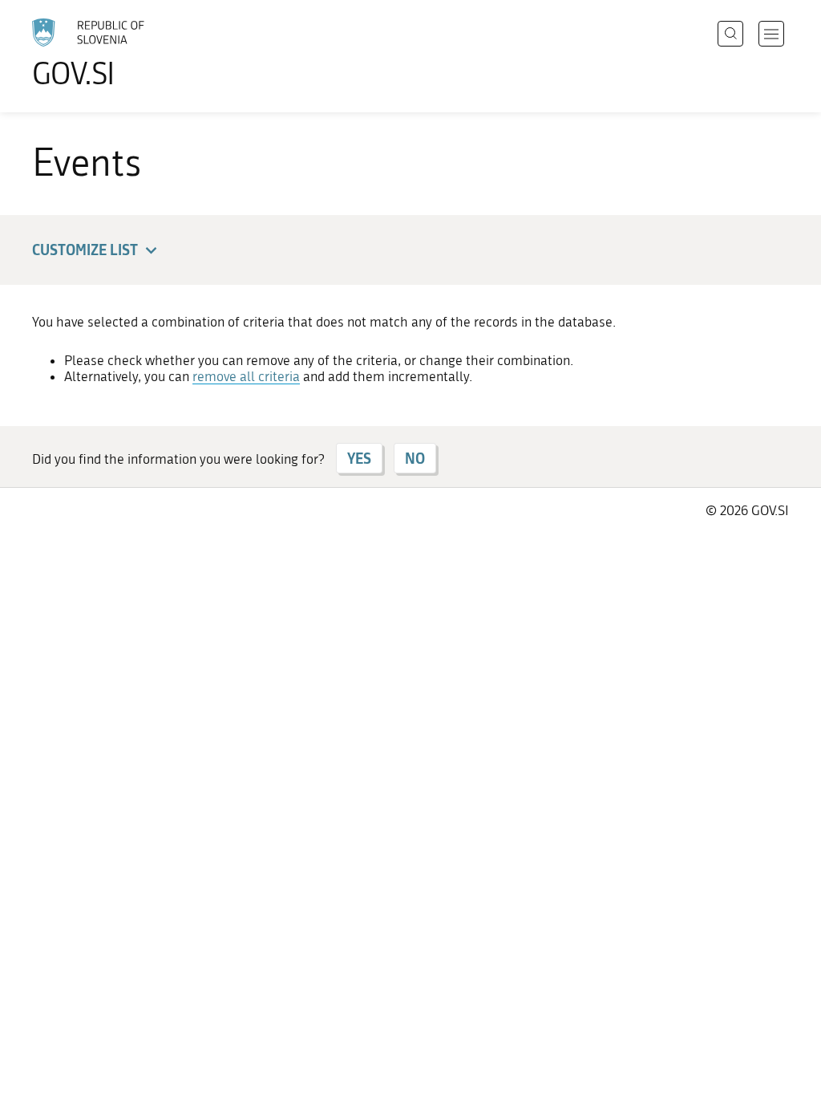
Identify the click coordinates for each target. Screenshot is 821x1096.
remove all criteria (246, 376)
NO (415, 458)
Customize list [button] (85, 249)
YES (359, 458)
